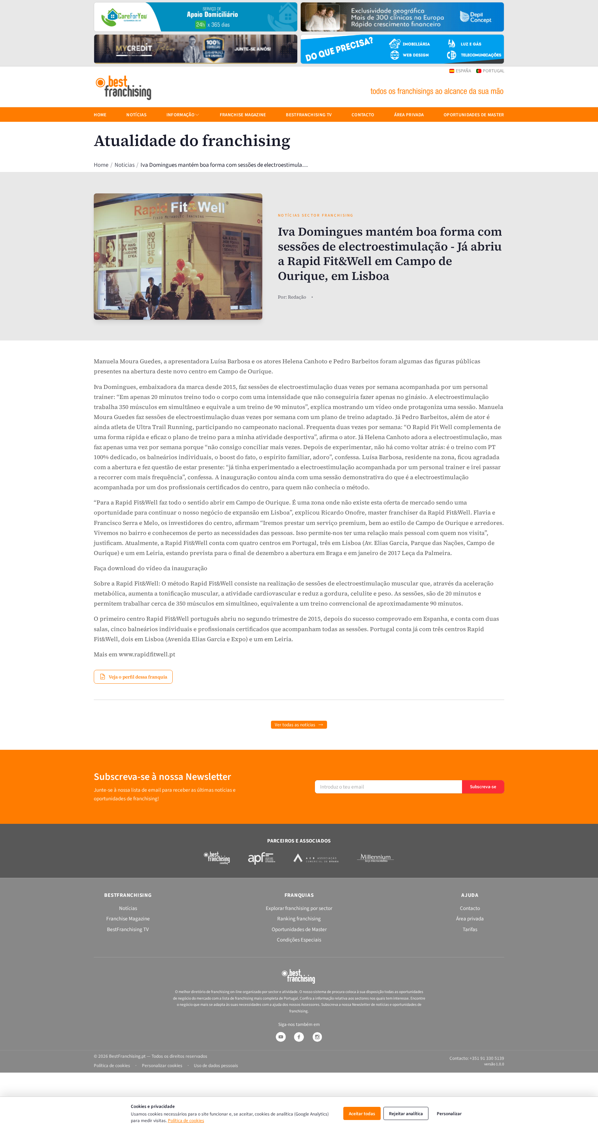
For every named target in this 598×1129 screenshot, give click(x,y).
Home (101, 165)
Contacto (363, 114)
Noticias (125, 165)
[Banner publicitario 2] (402, 17)
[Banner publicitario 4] (402, 49)
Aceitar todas (362, 1113)
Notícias (136, 114)
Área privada (409, 114)
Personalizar (449, 1113)
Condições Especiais (299, 940)
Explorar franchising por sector (299, 908)
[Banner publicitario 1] (196, 17)
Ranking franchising (299, 918)
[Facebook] (299, 1037)
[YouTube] (280, 1037)
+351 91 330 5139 (487, 1058)
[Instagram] (317, 1037)
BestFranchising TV (309, 114)
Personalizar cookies (162, 1065)
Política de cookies (186, 1120)
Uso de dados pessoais (216, 1065)
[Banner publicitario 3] (196, 49)
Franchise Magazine (243, 114)
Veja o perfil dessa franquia (138, 676)
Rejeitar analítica (406, 1113)
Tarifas (470, 929)
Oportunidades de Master (474, 114)
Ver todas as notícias (295, 724)
